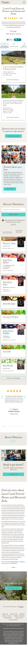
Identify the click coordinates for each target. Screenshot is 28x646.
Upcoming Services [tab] (19, 231)
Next (24, 399)
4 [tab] (10, 426)
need (6, 523)
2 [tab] (6, 426)
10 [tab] (23, 426)
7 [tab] (16, 426)
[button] (23, 2)
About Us (5, 614)
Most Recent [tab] (7, 232)
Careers (22, 614)
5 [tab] (12, 426)
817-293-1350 (7, 75)
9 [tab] (21, 426)
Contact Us (13, 614)
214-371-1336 (7, 112)
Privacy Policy (7, 616)
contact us (22, 561)
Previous (2, 399)
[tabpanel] (14, 405)
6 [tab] (14, 426)
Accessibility (8, 617)
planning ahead (14, 561)
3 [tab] (8, 426)
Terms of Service (19, 616)
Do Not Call (19, 617)
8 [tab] (19, 426)
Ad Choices (14, 619)
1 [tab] (4, 426)
